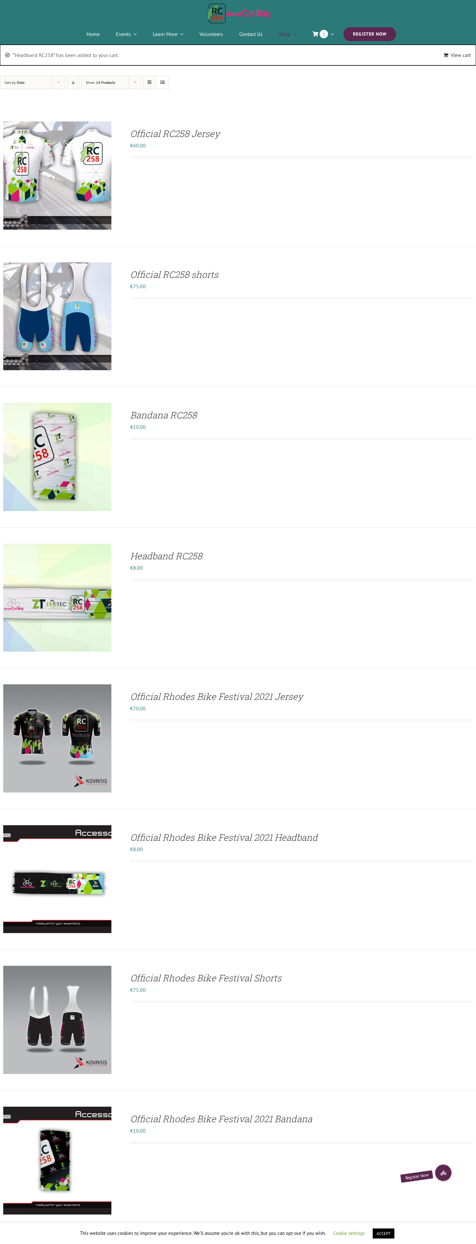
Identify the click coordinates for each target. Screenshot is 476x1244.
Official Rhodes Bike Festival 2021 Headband (224, 837)
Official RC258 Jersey (175, 134)
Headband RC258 (166, 556)
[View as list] (162, 82)
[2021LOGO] (238, 6)
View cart (461, 55)
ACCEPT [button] (384, 1233)
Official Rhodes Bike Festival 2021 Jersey (216, 696)
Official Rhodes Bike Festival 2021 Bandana (221, 1119)
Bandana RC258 (163, 415)
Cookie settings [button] (349, 1233)
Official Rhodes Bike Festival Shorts (205, 978)
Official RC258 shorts (174, 274)
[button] (443, 1172)
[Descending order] (73, 82)
